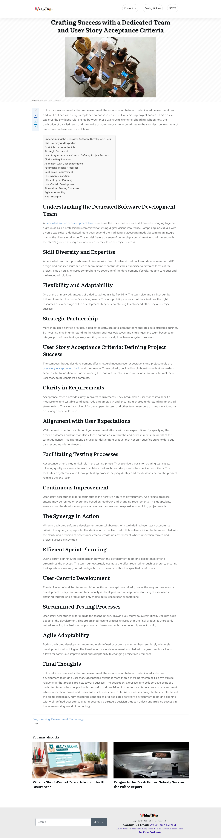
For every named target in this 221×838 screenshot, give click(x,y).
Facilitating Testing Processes (61, 167)
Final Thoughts (53, 196)
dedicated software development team (70, 223)
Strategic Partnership (57, 151)
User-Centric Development (60, 184)
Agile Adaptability (55, 192)
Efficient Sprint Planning (58, 179)
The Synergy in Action (57, 175)
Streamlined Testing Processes (62, 188)
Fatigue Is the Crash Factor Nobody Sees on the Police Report (151, 767)
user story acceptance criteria (61, 368)
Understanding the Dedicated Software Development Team (78, 138)
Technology (76, 719)
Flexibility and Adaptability (60, 147)
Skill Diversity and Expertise (60, 143)
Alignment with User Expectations (64, 163)
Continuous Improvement (59, 171)
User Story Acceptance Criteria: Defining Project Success (77, 155)
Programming (41, 719)
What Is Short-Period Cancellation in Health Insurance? (69, 767)
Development (59, 719)
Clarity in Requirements (58, 159)
